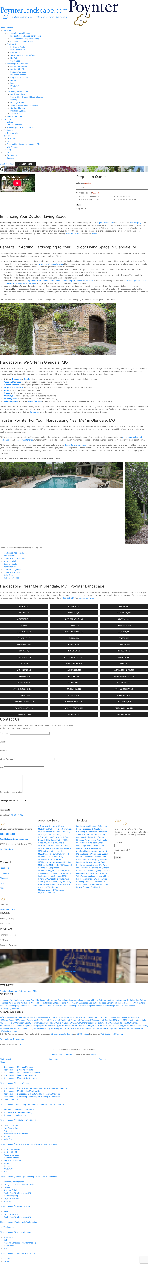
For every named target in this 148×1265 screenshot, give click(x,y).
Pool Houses (15, 52)
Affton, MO (24, 606)
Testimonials (8, 130)
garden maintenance (24, 440)
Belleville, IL (74, 613)
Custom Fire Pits (37, 1005)
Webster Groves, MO (74, 708)
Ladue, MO (24, 664)
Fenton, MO (124, 638)
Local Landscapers (71, 1005)
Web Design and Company (112, 1034)
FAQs (9, 141)
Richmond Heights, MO (124, 676)
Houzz (3, 883)
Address (83, 183)
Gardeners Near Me (92, 856)
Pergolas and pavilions (13, 387)
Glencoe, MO (74, 644)
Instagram (4, 873)
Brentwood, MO (124, 613)
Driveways (15, 86)
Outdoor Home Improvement (65, 1003)
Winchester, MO (124, 714)
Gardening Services (115, 1003)
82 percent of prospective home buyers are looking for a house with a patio (59, 280)
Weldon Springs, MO (124, 708)
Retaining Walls (10, 564)
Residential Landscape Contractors (25, 36)
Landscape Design (87, 1003)
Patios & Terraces (18, 72)
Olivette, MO (74, 676)
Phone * (3, 750)
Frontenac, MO (24, 644)
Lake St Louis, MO (74, 664)
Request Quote (25, 164)
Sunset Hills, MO (123, 695)
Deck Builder (129, 1005)
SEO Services (83, 1034)
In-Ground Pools (17, 47)
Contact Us (8, 152)
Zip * (2, 767)
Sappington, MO (24, 683)
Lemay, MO (123, 664)
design (125, 437)
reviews (23, 1044)
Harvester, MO (74, 651)
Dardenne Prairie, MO (74, 632)
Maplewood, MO (74, 670)
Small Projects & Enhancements (24, 105)
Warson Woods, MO (24, 708)
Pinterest (4, 878)
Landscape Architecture (89, 196)
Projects (7, 119)
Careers (10, 158)
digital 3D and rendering (75, 445)
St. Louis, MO (24, 695)
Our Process (12, 147)
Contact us (34, 412)
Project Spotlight (14, 125)
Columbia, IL (24, 625)
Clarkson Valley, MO (74, 619)
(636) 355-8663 (7, 27)
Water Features (10, 567)
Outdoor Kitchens (18, 75)
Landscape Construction (14, 558)
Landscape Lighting (12, 569)
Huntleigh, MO (123, 651)
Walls (12, 88)
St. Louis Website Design (62, 1034)
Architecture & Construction (12, 1039)
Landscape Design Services (15, 553)
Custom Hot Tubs (11, 578)
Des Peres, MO (124, 632)
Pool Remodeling (93, 868)
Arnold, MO (124, 606)
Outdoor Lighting (17, 108)
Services (7, 30)
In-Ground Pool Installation (40, 1003)
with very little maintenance (51, 264)
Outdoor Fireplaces (18, 66)
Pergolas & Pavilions (19, 77)
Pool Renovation (17, 50)
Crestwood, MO (124, 625)
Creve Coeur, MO (24, 632)
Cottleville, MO (74, 625)
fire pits (26, 379)
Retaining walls (10, 398)
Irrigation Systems (18, 111)
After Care (15, 113)
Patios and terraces (12, 382)
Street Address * (7, 759)
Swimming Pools (124, 196)
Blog (9, 149)
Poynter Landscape (105, 222)
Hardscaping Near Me (97, 859)
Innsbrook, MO (24, 657)
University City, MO (74, 702)
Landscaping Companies (90, 854)
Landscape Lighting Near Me (96, 870)
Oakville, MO (24, 676)
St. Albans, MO (123, 683)
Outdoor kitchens (11, 385)
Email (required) (122, 850)
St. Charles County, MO (24, 689)
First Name (119, 842)
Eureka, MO (74, 638)
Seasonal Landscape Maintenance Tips (24, 144)
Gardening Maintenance (20, 94)
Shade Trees (88, 848)
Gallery (10, 122)
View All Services (14, 116)
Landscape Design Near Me (88, 862)
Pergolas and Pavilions (95, 840)
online (94, 233)
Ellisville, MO (24, 638)
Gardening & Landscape (17, 91)
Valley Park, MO (124, 702)
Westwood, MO (24, 714)
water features (35, 401)
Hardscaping (135, 222)
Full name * (5, 733)
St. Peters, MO (74, 695)
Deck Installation (10, 561)
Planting (13, 100)
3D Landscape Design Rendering (24, 38)
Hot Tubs (14, 58)
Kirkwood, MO (124, 657)
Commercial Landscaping (21, 41)
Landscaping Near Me (92, 865)
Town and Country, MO (24, 702)
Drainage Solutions (18, 102)
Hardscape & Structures (17, 63)
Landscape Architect (12, 572)
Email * (3, 742)
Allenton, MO (74, 606)
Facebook (4, 868)
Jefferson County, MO (74, 657)
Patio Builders (91, 837)
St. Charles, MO (74, 689)
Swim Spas (15, 61)
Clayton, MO (124, 619)
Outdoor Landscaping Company (113, 1000)
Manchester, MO (24, 670)
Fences (13, 83)
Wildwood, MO (74, 714)
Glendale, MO (124, 644)
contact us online (86, 598)
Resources (28, 1232)
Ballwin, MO (24, 613)
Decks (13, 80)
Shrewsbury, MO (74, 683)
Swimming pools (10, 401)
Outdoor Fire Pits (17, 69)
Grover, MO (24, 651)
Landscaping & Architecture (19, 33)
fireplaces (16, 379)
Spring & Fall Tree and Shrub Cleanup (26, 97)
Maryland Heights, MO (124, 670)
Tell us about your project (11, 792)
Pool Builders (12, 44)
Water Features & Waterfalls (22, 55)
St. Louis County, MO (123, 689)
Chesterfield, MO (24, 619)
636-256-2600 (72, 233)
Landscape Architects (88, 1000)
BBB (1, 888)
